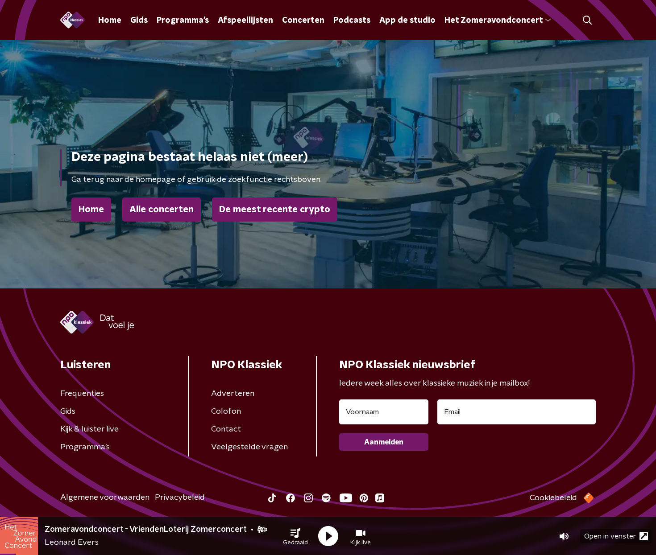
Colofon (226, 411)
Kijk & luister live (89, 429)
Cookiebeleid (553, 498)
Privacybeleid (180, 497)
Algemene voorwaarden (104, 497)
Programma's (183, 20)
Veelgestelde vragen (249, 447)
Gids (139, 20)
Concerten (303, 20)
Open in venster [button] (610, 536)
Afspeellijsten (245, 20)
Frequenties (82, 394)
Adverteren (232, 394)
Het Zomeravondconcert (493, 20)
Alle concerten (161, 209)
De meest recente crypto (274, 209)
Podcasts (351, 20)
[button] (295, 536)
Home (109, 20)
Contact (226, 429)
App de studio (407, 20)
